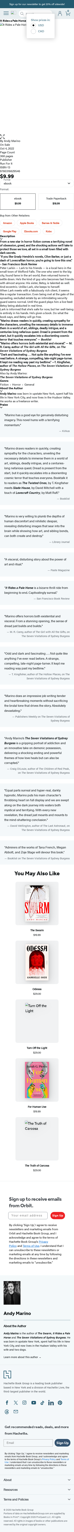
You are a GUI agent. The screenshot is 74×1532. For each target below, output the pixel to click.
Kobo (49, 231)
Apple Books (27, 223)
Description (7, 236)
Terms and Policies (16, 1499)
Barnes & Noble (50, 223)
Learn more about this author (21, 1357)
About (7, 1480)
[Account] (60, 13)
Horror (16, 384)
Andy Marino (12, 141)
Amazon (7, 223)
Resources (11, 1489)
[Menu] (6, 13)
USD (41, 25)
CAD (41, 31)
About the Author (11, 388)
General (29, 384)
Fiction (4, 384)
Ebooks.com (31, 231)
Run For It (6, 163)
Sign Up (57, 1215)
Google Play (9, 231)
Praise (4, 404)
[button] (37, 137)
